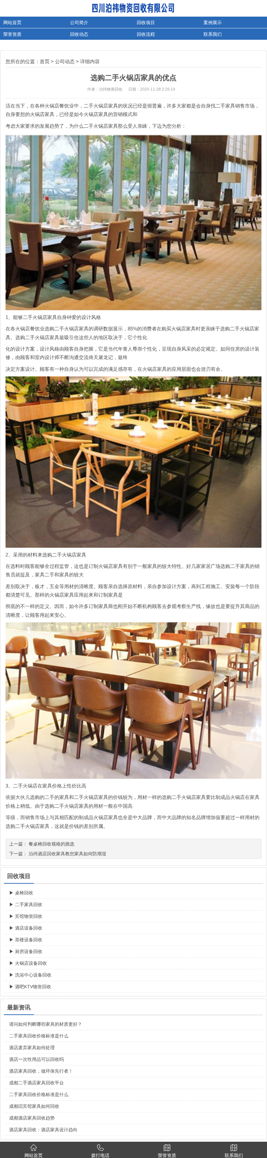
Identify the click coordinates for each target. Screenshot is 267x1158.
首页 (44, 61)
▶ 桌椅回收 (21, 892)
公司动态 (65, 61)
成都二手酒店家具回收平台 (36, 1082)
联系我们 (213, 34)
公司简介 (79, 22)
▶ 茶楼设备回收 (25, 939)
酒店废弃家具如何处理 (32, 1047)
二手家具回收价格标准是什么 (38, 1035)
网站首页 (12, 22)
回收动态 (79, 34)
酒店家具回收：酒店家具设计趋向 (43, 1129)
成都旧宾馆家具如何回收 (34, 1106)
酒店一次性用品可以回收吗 (36, 1059)
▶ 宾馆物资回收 (25, 916)
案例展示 (213, 22)
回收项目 (146, 22)
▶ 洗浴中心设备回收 (30, 974)
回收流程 (146, 34)
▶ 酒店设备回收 (25, 928)
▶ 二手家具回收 (25, 904)
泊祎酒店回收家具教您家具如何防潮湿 (67, 853)
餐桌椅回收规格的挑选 (51, 844)
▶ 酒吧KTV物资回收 (30, 986)
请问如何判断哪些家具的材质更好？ (45, 1024)
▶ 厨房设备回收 (25, 951)
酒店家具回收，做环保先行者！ (41, 1071)
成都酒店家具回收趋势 (32, 1118)
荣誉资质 (12, 34)
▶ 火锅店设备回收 (28, 963)
